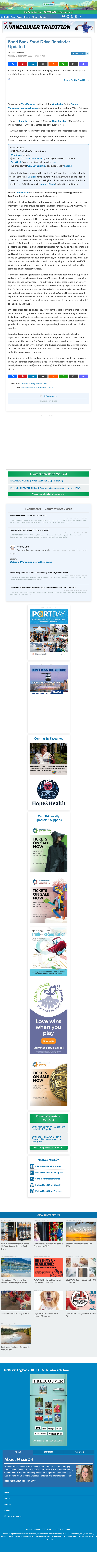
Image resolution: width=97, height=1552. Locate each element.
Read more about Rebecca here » (20, 1481)
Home (6, 1492)
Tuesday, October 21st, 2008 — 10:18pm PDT (75, 575)
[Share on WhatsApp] (63, 64)
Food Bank (31, 387)
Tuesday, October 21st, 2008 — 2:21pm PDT (76, 533)
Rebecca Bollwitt (18, 52)
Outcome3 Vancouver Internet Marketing (31, 562)
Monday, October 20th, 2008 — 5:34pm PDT (76, 518)
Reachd (68, 165)
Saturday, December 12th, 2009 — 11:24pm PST (75, 590)
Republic (22, 121)
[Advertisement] (48, 441)
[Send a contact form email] (81, 16)
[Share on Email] (42, 64)
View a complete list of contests (47, 494)
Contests (48, 1452)
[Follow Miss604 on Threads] (72, 16)
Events (27, 17)
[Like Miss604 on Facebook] (77, 16)
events (24, 387)
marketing (31, 383)
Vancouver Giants (35, 158)
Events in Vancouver (13, 1516)
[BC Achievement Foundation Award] (48, 848)
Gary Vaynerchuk (36, 165)
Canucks (32, 176)
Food (13, 17)
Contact (42, 17)
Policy (7, 1510)
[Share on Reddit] (53, 64)
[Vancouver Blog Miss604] (48, 3)
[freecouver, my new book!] (48, 1446)
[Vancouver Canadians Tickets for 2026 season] (48, 27)
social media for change (44, 387)
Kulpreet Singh (47, 184)
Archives (79, 1452)
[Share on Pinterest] (22, 64)
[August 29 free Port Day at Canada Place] (49, 632)
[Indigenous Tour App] (48, 759)
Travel (19, 17)
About (35, 17)
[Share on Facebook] (12, 64)
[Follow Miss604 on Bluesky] (64, 16)
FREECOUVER (50, 12)
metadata (49, 381)
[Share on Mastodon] (83, 64)
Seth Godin (16, 162)
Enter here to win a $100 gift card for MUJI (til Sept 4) (36, 480)
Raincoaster (23, 192)
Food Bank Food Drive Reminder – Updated (40, 44)
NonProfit (5, 17)
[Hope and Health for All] (48, 793)
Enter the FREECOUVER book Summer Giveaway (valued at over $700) (45, 488)
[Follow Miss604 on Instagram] (68, 16)
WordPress (16, 154)
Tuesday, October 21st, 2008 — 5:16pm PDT (70, 550)
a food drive (57, 104)
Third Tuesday (28, 104)
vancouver (47, 383)
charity (24, 383)
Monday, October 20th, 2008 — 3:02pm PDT (26, 56)
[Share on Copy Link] (73, 64)
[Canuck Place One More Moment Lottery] (48, 1016)
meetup (39, 383)
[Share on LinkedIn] (32, 64)
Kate (54, 162)
